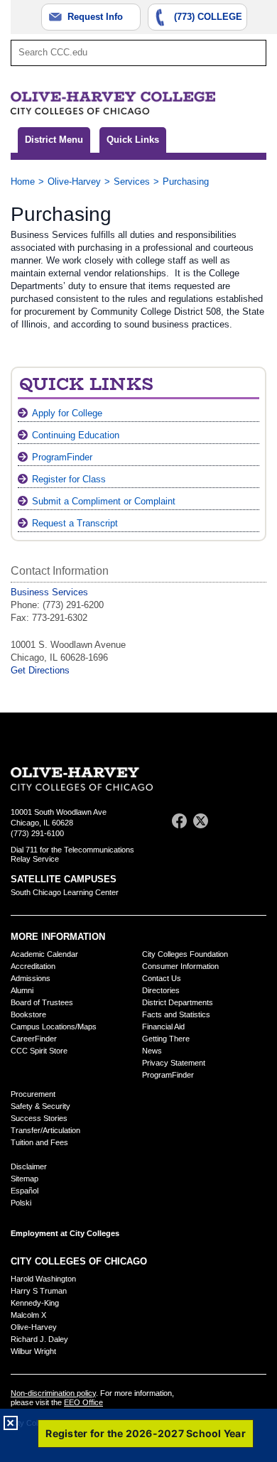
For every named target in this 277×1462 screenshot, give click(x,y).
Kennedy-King (35, 1303)
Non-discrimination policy (53, 1393)
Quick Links (133, 139)
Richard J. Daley (39, 1339)
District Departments (177, 1002)
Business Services (49, 592)
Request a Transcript (75, 523)
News (152, 1050)
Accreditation (33, 966)
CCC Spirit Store (39, 1050)
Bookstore (28, 1014)
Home (23, 181)
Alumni (22, 990)
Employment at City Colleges (65, 1233)
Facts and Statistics (176, 1014)
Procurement (33, 1094)
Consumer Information (180, 966)
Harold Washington (43, 1278)
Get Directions (40, 670)
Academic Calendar (44, 954)
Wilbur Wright (33, 1351)
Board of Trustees (42, 1002)
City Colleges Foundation (185, 954)
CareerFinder (34, 1038)
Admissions (30, 978)
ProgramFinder (62, 457)
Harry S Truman (39, 1291)
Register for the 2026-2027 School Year (145, 1433)
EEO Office (83, 1402)
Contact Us (161, 978)
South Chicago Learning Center (65, 892)
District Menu (54, 139)
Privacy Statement (173, 1062)
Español (24, 1190)
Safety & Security (40, 1106)
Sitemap (24, 1178)
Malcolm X (28, 1315)
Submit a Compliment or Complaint (103, 501)
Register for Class (69, 479)
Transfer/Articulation (45, 1130)
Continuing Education (75, 435)
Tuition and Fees (39, 1142)
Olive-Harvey (74, 181)
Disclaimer (29, 1166)
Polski (21, 1202)
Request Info (95, 16)
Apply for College (67, 413)
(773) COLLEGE (208, 16)
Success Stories (39, 1118)
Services (132, 181)
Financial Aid (163, 1026)
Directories (161, 990)
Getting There (166, 1038)
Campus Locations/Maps (54, 1026)
